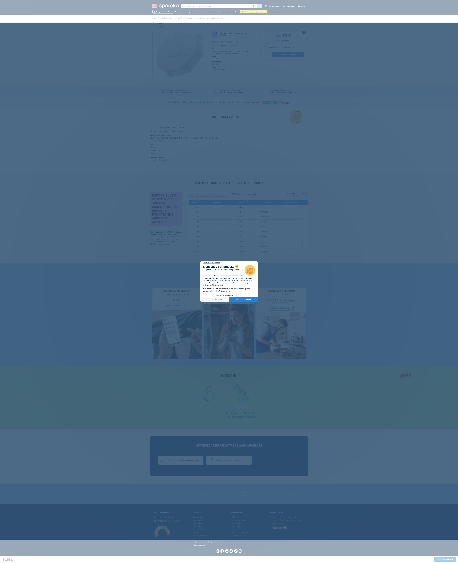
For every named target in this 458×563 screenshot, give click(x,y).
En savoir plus (226, 291)
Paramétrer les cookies (214, 299)
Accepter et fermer (243, 299)
